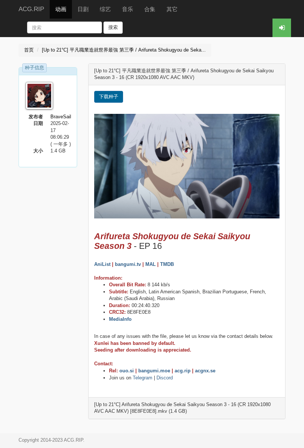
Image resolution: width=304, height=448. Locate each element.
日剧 (83, 9)
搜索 (113, 27)
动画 (60, 9)
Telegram (142, 378)
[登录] (281, 28)
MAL (150, 264)
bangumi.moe (154, 370)
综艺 (105, 9)
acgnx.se (205, 370)
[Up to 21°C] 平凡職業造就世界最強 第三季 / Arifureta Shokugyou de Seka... (124, 50)
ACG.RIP (31, 9)
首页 (29, 50)
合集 (149, 9)
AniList (102, 264)
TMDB (167, 264)
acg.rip (183, 370)
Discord (164, 378)
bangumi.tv (128, 264)
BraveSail (60, 116)
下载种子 (108, 96)
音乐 (127, 9)
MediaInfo (120, 319)
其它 (172, 9)
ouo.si (126, 370)
